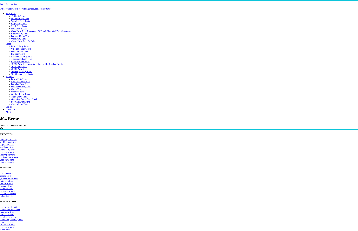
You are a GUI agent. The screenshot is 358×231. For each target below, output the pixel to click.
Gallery (9, 107)
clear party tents (7, 152)
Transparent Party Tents (21, 59)
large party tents (7, 144)
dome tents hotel (7, 214)
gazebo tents (5, 176)
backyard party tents (9, 157)
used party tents (7, 160)
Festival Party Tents (20, 46)
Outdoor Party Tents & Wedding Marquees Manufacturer (25, 9)
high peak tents (6, 181)
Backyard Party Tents (20, 36)
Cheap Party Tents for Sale (23, 41)
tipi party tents (6, 196)
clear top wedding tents (10, 207)
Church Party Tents (19, 104)
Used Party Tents (18, 39)
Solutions (10, 76)
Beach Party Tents (19, 79)
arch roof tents (6, 188)
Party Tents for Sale (8, 4)
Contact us (10, 109)
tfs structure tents (7, 191)
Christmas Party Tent (20, 81)
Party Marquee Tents (20, 61)
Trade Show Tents (19, 97)
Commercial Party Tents (21, 56)
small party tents (7, 147)
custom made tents (8, 193)
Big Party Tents (18, 54)
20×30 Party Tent (19, 69)
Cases (8, 44)
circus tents (5, 229)
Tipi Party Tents (18, 16)
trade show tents (7, 212)
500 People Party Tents (21, 71)
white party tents (7, 149)
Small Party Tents (19, 26)
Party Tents (11, 13)
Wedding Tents (17, 91)
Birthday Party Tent (20, 84)
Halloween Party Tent (20, 86)
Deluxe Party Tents (19, 51)
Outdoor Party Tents (20, 18)
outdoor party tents (8, 139)
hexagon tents (6, 186)
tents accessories (7, 162)
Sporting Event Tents (20, 102)
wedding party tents (8, 142)
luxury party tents (7, 155)
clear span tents (6, 173)
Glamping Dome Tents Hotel (24, 99)
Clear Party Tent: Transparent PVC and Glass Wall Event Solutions (40, 31)
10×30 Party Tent (19, 66)
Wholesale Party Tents (21, 49)
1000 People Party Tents (22, 74)
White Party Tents (19, 28)
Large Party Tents (19, 23)
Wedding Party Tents (20, 21)
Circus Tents (16, 89)
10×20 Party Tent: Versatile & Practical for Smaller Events (37, 64)
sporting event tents (8, 217)
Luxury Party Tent (19, 33)
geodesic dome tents (9, 178)
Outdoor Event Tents (20, 94)
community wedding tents (11, 219)
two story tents (6, 183)
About (8, 112)
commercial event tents (10, 209)
